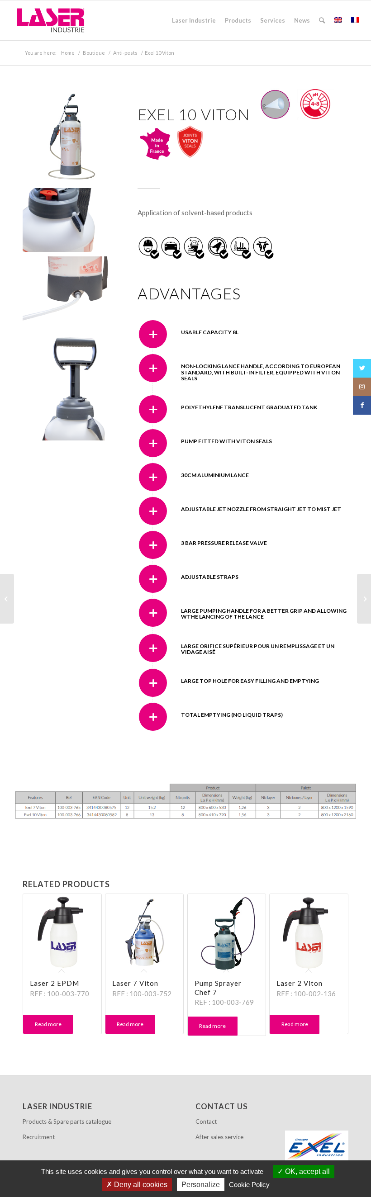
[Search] (321, 20)
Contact (206, 1121)
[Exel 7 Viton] (7, 599)
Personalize (200, 1184)
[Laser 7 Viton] (364, 599)
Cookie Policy (249, 1184)
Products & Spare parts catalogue (67, 1121)
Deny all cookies (139, 1184)
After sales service (219, 1136)
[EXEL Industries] (316, 1147)
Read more (48, 1024)
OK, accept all (306, 1171)
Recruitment (39, 1136)
